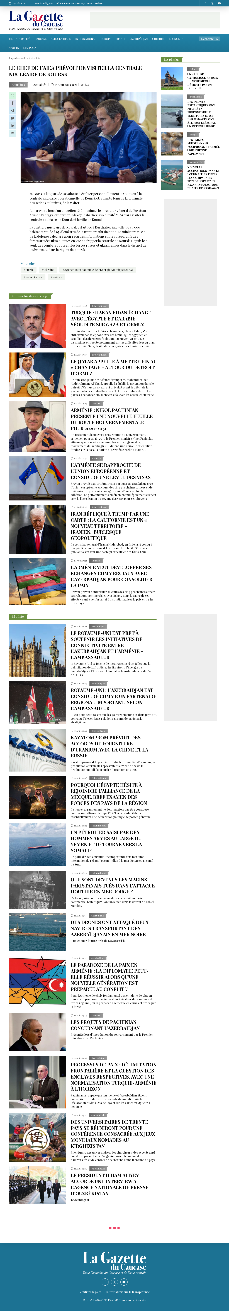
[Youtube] (219, 3)
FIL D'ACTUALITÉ (19, 39)
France (121, 39)
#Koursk (56, 277)
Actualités (18, 85)
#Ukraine (48, 270)
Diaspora (29, 48)
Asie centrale (61, 39)
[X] (212, 3)
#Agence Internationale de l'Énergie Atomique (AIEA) (97, 270)
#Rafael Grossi (33, 277)
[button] (12, 95)
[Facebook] (205, 3)
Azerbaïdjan (139, 39)
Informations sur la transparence (73, 3)
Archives (99, 3)
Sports (14, 48)
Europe (106, 39)
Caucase (41, 39)
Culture (158, 39)
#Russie (28, 270)
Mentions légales (44, 3)
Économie (176, 39)
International (85, 39)
